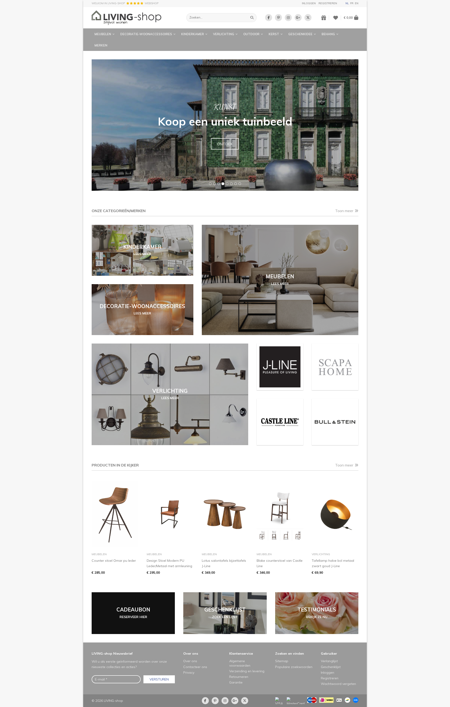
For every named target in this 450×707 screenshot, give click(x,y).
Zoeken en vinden (289, 653)
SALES (225, 143)
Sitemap (281, 661)
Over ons (190, 653)
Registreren (328, 3)
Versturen (159, 679)
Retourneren (238, 677)
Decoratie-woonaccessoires (146, 34)
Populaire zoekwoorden (293, 667)
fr (351, 3)
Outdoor (251, 34)
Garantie (236, 682)
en (356, 3)
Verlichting (223, 34)
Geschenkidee (300, 34)
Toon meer (344, 210)
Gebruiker (329, 653)
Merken (100, 45)
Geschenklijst (331, 667)
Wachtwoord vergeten (338, 684)
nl (347, 3)
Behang (328, 34)
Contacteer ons (195, 667)
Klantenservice (241, 653)
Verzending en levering (246, 671)
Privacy (188, 672)
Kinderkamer (192, 34)
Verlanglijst (329, 661)
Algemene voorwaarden (239, 663)
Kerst (274, 34)
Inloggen (309, 3)
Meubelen (102, 34)
